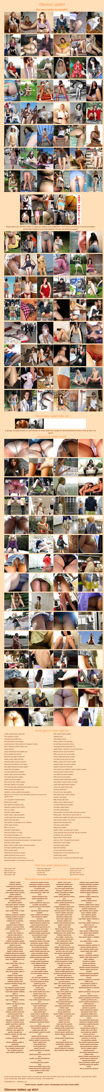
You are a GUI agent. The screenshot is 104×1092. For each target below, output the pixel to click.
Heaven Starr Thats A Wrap (62, 837)
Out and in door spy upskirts (63, 792)
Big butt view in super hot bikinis (64, 752)
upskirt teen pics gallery (11, 769)
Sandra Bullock (9, 749)
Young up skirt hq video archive (64, 772)
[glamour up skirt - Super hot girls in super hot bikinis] (78, 242)
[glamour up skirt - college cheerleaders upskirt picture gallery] (12, 242)
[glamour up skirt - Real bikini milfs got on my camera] (12, 400)
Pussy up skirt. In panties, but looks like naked (68, 858)
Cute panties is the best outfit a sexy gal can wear (69, 812)
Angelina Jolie (58, 736)
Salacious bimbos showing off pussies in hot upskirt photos (23, 840)
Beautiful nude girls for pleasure (14, 757)
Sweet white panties (43, 870)
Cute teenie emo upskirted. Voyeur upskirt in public (70, 769)
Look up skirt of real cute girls (63, 741)
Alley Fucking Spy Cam (61, 800)
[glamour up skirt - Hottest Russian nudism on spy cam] (45, 264)
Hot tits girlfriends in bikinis (12, 754)
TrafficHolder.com (10, 1082)
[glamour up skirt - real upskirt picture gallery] (45, 242)
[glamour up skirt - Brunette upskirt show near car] (12, 355)
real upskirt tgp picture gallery (13, 777)
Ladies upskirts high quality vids (14, 734)
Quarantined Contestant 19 (13, 835)
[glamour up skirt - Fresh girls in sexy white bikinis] (62, 310)
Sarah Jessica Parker (11, 825)
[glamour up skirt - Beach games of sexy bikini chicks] (12, 287)
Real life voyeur (9, 870)
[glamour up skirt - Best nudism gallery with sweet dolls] (62, 90)
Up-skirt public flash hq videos (63, 850)
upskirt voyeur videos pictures (13, 759)
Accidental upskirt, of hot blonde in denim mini (19, 860)
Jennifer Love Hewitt (60, 797)
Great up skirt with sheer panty (14, 789)
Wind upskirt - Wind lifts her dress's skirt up (67, 815)
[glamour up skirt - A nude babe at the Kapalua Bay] (45, 158)
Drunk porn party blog (34, 1079)
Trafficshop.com (22, 1082)
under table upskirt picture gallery (64, 784)
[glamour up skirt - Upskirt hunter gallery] (12, 22)
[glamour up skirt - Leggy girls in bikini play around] (94, 332)
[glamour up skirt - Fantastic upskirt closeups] (94, 158)
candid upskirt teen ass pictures (14, 817)
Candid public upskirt (60, 855)
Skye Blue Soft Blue (60, 848)
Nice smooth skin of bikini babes (14, 782)
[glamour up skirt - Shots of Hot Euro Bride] (45, 113)
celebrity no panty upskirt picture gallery (17, 792)
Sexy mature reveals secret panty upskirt (17, 837)
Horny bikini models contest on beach (66, 782)
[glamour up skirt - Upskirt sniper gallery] (78, 113)
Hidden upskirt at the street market (65, 762)
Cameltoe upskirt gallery (61, 807)
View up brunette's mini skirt (13, 832)
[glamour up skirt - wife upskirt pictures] (94, 181)
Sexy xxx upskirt (9, 810)
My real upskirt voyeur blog (56, 1077)
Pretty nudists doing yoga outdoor (64, 757)
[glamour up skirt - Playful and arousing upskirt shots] (78, 332)
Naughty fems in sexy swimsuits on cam (66, 853)
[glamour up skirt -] (78, 22)
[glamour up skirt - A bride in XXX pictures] (94, 22)
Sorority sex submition (73, 1077)
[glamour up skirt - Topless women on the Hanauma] (29, 113)
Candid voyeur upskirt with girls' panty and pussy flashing (72, 817)
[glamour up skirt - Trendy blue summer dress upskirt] (29, 90)
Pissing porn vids (9, 875)
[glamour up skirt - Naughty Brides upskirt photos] (29, 68)
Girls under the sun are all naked (64, 754)
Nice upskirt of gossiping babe (14, 805)
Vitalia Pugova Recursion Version (14, 853)
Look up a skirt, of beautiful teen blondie (66, 840)
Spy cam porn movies (77, 875)
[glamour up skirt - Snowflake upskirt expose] (62, 287)
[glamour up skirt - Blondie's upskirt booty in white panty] (78, 310)
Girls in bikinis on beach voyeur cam (15, 746)
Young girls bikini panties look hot (64, 746)
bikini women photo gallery (62, 777)
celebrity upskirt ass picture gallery (65, 764)
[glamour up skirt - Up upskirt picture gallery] (94, 90)
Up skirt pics (41, 872)
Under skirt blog (86, 1077)
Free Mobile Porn (48, 1079)
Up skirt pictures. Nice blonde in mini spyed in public (21, 744)
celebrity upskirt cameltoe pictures (15, 762)
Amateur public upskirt (77, 868)
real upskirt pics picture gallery (63, 774)
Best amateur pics (10, 872)
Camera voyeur (42, 875)
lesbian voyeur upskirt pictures (63, 802)
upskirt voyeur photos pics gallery (15, 774)
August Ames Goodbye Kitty (63, 822)
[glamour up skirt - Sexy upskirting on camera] (29, 158)
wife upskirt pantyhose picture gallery (16, 767)
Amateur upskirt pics (60, 789)
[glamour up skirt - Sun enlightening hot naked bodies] (94, 378)
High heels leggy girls (44, 868)
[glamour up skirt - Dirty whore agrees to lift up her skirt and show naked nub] (45, 68)
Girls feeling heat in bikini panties (64, 795)
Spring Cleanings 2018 (11, 820)
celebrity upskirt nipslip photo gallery (65, 779)
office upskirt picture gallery (62, 734)
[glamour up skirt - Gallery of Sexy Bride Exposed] (12, 136)
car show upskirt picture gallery (14, 772)
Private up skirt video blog (12, 1077)
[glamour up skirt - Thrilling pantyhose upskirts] (45, 400)
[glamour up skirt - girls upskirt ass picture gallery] (29, 181)
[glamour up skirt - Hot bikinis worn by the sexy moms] (62, 355)
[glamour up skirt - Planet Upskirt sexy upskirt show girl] (45, 90)
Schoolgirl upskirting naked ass (14, 848)
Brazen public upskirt (11, 850)
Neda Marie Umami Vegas (62, 843)
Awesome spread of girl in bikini (14, 807)
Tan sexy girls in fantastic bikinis (14, 800)
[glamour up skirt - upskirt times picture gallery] (45, 22)
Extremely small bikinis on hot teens (15, 764)
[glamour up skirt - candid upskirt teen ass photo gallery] (78, 136)
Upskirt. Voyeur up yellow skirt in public (66, 830)
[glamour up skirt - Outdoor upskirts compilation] (78, 287)
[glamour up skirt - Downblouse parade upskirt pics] (29, 378)
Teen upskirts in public (11, 736)
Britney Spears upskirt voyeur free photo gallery (19, 845)
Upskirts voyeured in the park (63, 767)
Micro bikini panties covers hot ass (15, 858)
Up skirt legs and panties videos (64, 744)
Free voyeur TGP (9, 868)
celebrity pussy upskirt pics (12, 739)
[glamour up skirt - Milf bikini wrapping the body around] (12, 90)
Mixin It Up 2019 (9, 827)
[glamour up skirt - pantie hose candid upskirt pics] (94, 264)
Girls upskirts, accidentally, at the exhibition (18, 822)
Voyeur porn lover (75, 870)
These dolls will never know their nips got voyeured (70, 832)
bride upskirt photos (60, 739)
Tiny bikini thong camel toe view (64, 759)
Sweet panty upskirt (60, 827)
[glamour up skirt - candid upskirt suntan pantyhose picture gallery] (29, 45)
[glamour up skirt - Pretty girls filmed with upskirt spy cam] (94, 287)
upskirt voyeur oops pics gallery (14, 815)
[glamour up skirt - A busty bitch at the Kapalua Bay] (94, 355)
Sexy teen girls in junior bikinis (14, 741)
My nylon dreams (75, 872)
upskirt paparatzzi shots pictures (14, 855)
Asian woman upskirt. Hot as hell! (64, 820)
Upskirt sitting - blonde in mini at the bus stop (68, 749)
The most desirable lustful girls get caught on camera (21, 787)
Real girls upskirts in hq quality (14, 784)
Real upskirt (22, 1079)
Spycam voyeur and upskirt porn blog (34, 1077)
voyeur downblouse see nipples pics (15, 752)
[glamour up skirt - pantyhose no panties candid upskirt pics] (29, 400)
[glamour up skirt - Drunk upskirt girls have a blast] (78, 400)
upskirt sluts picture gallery (12, 779)
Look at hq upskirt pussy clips (63, 787)
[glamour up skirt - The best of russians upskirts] (78, 45)
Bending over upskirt (10, 802)
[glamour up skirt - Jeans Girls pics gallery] (94, 242)
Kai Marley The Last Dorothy (63, 835)
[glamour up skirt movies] (16, 448)
